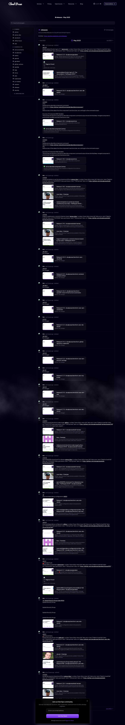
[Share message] (60, 45)
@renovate (65, 49)
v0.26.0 (45, 85)
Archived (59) (20, 93)
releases (44, 30)
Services (39, 4)
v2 (43, 495)
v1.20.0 (45, 421)
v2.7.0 (44, 404)
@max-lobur (74, 179)
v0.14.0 (45, 336)
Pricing (49, 4)
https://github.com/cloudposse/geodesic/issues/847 (95, 51)
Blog (81, 4)
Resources (71, 4)
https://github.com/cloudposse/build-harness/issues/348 (96, 424)
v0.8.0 (45, 268)
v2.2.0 (45, 47)
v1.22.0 (45, 674)
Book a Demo (109, 4)
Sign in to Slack (69, 720)
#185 (65, 496)
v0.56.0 (45, 285)
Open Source (58, 4)
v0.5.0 (45, 353)
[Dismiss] (87, 701)
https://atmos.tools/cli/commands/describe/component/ (66, 107)
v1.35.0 (45, 102)
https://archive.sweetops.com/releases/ (55, 36)
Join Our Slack (62, 716)
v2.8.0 (45, 522)
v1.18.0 (45, 177)
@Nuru (67, 422)
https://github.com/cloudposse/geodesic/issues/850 (95, 566)
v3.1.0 (44, 370)
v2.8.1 (44, 634)
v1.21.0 (45, 458)
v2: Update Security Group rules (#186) (53, 600)
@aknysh (61, 637)
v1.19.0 (45, 214)
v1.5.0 (44, 319)
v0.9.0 (45, 302)
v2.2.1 (44, 561)
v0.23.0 (45, 251)
